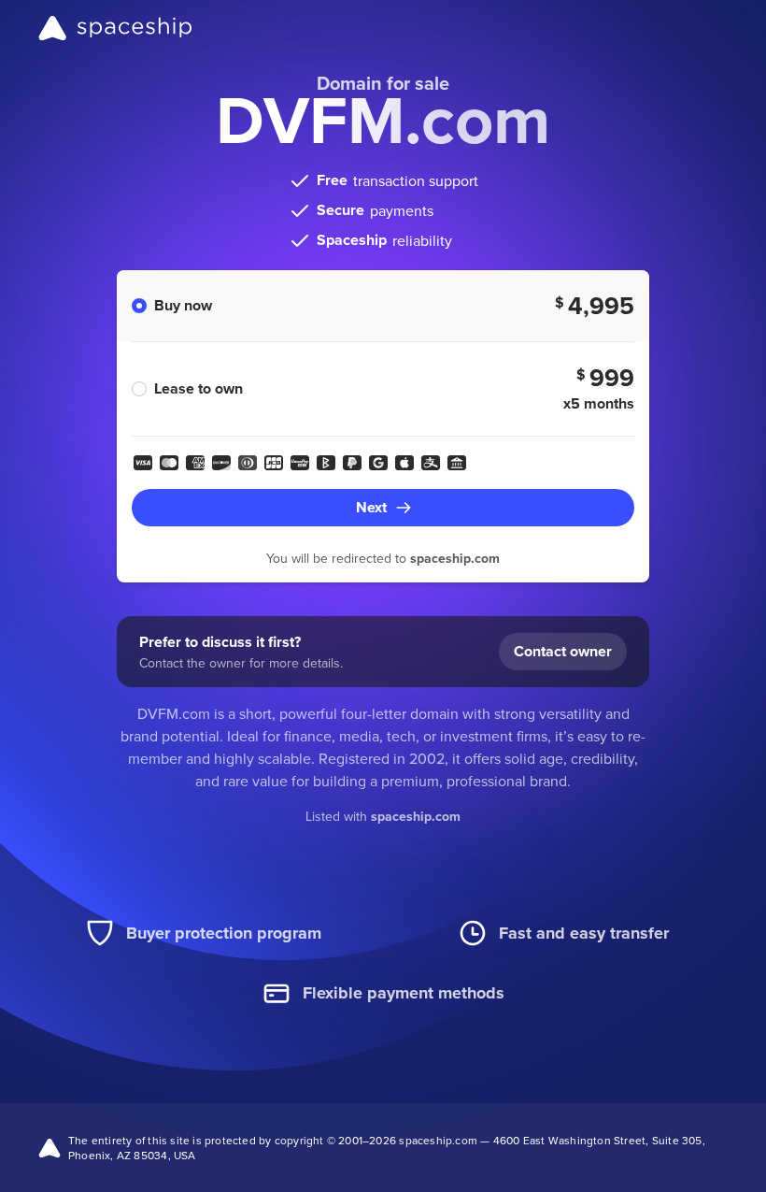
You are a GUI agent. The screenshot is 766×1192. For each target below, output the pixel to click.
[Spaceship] (115, 28)
